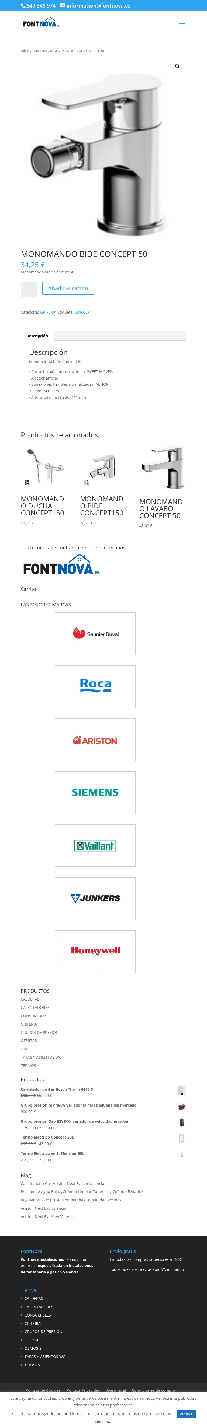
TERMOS (28, 1065)
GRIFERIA (39, 50)
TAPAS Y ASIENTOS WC (41, 1057)
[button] (177, 66)
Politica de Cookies (43, 1390)
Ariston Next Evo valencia (43, 1208)
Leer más (103, 1421)
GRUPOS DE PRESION (40, 1032)
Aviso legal (116, 1390)
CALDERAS (30, 999)
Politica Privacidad (84, 1390)
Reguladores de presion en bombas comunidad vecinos (71, 1199)
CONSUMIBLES (34, 1015)
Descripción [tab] (37, 335)
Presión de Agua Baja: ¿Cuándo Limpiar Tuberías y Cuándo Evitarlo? (82, 1191)
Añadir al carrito (68, 288)
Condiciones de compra (153, 1390)
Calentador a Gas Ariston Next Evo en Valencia (62, 1183)
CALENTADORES (35, 1007)
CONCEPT (83, 312)
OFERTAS (29, 1040)
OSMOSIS (29, 1048)
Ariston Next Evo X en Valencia (48, 1216)
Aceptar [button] (186, 1413)
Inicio (25, 50)
